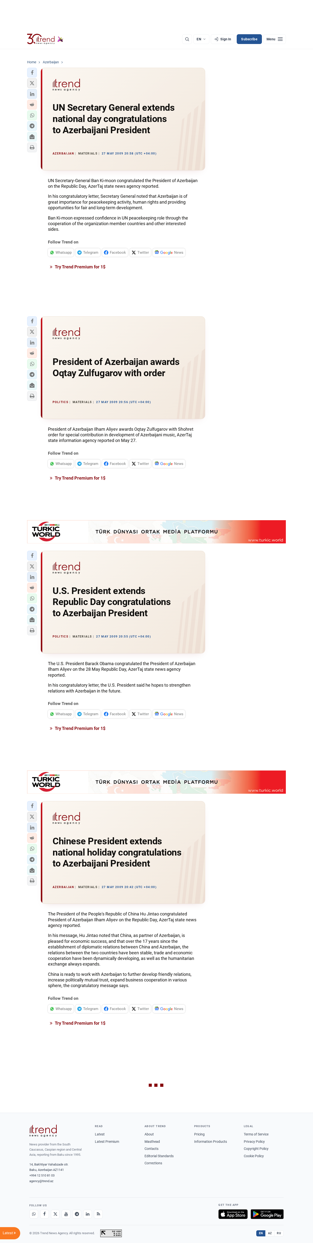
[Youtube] (66, 1214)
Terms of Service (256, 1134)
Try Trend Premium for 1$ (79, 266)
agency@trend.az (41, 1181)
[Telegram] (76, 1214)
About (149, 1134)
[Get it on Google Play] (267, 1214)
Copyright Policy (256, 1149)
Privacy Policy (254, 1142)
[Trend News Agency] (43, 1131)
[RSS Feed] (98, 1214)
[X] (55, 1214)
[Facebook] (44, 1214)
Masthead (152, 1142)
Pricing (199, 1134)
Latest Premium (107, 1142)
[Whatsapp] (33, 1214)
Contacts (151, 1149)
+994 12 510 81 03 (42, 1175)
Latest (100, 1134)
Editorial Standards (159, 1156)
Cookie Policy (254, 1156)
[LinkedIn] (87, 1214)
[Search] (187, 39)
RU (279, 1233)
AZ (270, 1233)
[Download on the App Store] (233, 1214)
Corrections (153, 1163)
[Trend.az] (45, 39)
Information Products (210, 1142)
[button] (32, 72)
